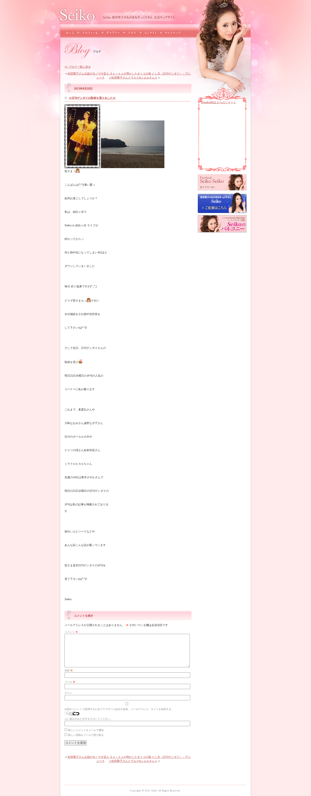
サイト (68, 693)
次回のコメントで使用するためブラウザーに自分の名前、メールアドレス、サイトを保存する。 (119, 709)
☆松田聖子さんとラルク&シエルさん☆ (133, 77)
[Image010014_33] (80, 362)
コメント (71, 631)
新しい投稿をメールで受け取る (86, 735)
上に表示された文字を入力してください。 (89, 718)
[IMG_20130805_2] (82, 166)
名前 (69, 670)
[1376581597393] (132, 166)
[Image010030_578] (78, 171)
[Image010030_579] (89, 300)
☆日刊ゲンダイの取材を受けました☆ (92, 98)
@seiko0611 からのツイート (218, 102)
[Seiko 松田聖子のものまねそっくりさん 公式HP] (155, 790)
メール (70, 681)
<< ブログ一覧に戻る (78, 66)
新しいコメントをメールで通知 (86, 730)
